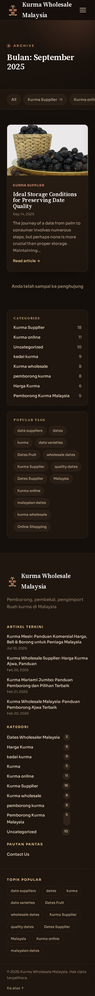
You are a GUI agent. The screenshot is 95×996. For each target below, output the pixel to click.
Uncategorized (47, 346)
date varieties (51, 442)
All (13, 99)
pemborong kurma (47, 376)
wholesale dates (61, 454)
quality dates (66, 466)
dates (58, 430)
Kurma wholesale (47, 366)
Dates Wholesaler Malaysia (37, 737)
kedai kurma (47, 356)
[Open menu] (83, 10)
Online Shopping (32, 526)
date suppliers (29, 430)
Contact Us (18, 854)
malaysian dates (31, 502)
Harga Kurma (47, 385)
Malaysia (61, 478)
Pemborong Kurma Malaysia (47, 395)
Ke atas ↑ (15, 988)
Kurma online (47, 337)
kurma (22, 442)
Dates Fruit (26, 454)
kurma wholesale (32, 514)
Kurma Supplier (45, 99)
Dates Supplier (30, 478)
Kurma (37, 766)
